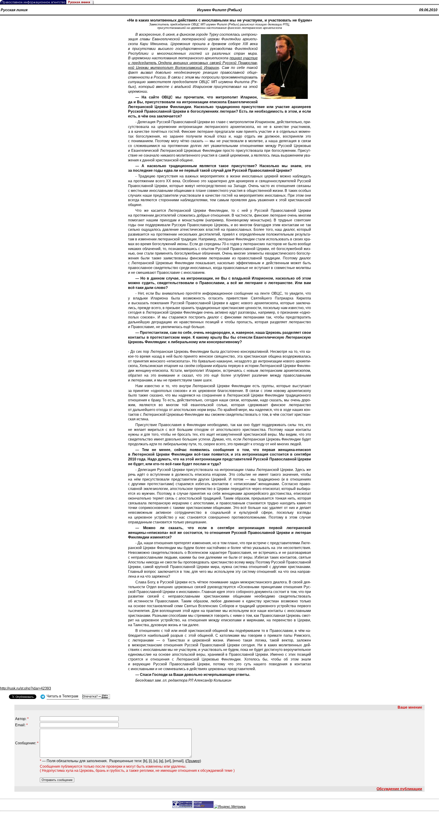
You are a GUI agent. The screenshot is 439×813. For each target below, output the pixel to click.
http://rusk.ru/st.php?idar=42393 (25, 688)
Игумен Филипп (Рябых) (219, 10)
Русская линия (14, 10)
